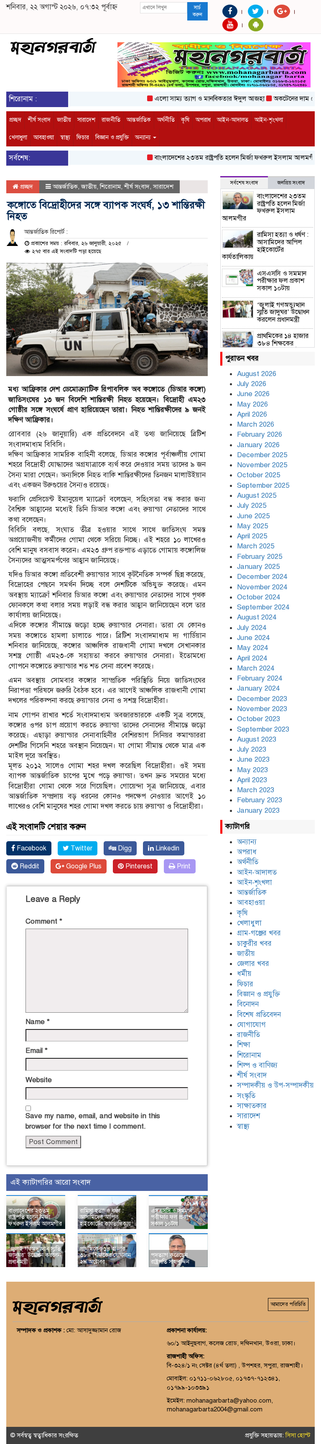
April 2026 (252, 414)
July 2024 (251, 627)
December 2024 (262, 576)
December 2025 (262, 455)
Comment (43, 921)
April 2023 (252, 780)
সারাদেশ (86, 119)
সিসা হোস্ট (298, 1435)
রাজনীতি (111, 119)
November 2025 (262, 465)
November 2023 (262, 708)
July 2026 (251, 383)
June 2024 (253, 637)
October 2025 (258, 475)
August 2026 (256, 373)
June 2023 (253, 759)
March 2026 (255, 424)
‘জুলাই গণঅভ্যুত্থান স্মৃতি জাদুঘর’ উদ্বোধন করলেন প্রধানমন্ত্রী (34, 1255)
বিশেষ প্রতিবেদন (259, 1014)
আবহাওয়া (43, 137)
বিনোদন (248, 1004)
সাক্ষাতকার (252, 1105)
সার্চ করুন (197, 11)
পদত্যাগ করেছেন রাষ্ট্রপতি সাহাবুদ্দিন (170, 1258)
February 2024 (259, 678)
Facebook (30, 848)
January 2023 (258, 810)
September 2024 (263, 607)
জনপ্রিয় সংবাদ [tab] (291, 183)
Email (36, 1050)
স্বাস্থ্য (65, 137)
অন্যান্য (143, 137)
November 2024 (262, 587)
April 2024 (252, 658)
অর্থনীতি (166, 119)
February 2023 (259, 800)
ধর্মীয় (244, 973)
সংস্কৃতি (246, 1095)
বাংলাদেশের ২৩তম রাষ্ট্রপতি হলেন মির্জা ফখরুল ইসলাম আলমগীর (224, 158)
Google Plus (83, 866)
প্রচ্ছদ (15, 119)
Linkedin (166, 848)
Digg (124, 848)
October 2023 (258, 718)
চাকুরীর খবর (254, 943)
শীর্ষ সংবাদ (39, 119)
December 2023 (262, 698)
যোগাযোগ (251, 1024)
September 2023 (263, 729)
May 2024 (252, 647)
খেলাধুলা (18, 137)
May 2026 (252, 404)
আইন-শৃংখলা (269, 119)
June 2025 (253, 516)
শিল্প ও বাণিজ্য (257, 1065)
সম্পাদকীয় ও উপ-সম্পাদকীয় (275, 1085)
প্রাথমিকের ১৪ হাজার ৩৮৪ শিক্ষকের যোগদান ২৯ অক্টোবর (105, 1255)
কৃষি (185, 119)
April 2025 (252, 536)
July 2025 (251, 505)
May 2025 (252, 526)
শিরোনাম (110, 186)
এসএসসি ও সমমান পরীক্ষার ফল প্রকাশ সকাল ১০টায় (171, 1217)
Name (37, 1021)
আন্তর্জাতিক (139, 119)
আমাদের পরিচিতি (288, 1304)
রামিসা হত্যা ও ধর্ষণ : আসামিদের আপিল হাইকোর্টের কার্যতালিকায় (105, 1217)
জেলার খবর (253, 963)
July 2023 (251, 749)
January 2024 (258, 688)
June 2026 (253, 393)
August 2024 (256, 617)
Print (183, 866)
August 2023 (256, 739)
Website (38, 1079)
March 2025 (255, 546)
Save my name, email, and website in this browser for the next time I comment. (92, 1120)
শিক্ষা (243, 1044)
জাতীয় (64, 119)
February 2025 (259, 556)
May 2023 (252, 770)
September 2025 (263, 485)
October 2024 (258, 597)
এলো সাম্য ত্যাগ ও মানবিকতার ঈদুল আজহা (197, 99)
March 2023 (255, 790)
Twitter (80, 848)
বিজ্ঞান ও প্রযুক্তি (112, 137)
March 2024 (255, 668)
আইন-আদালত (232, 119)
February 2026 (259, 434)
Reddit (28, 866)
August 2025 (256, 495)
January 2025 (258, 566)
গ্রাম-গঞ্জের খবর (259, 933)
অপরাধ (203, 119)
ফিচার (82, 137)
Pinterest (138, 866)
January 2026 (258, 444)
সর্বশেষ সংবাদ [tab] (244, 183)
